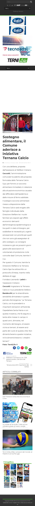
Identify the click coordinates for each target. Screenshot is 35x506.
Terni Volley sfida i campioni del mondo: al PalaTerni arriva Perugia (17, 453)
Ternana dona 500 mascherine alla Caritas (18, 365)
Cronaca (12, 162)
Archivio (7, 162)
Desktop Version (18, 11)
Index (16, 162)
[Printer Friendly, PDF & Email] (30, 350)
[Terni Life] (17, 62)
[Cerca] (31, 1)
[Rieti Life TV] (17, 5)
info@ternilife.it (16, 502)
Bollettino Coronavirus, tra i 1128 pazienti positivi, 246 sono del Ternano (16, 358)
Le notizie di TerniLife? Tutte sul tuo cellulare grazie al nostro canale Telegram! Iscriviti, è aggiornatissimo (15, 426)
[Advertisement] (17, 89)
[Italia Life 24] (24, 5)
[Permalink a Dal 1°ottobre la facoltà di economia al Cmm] (17, 394)
